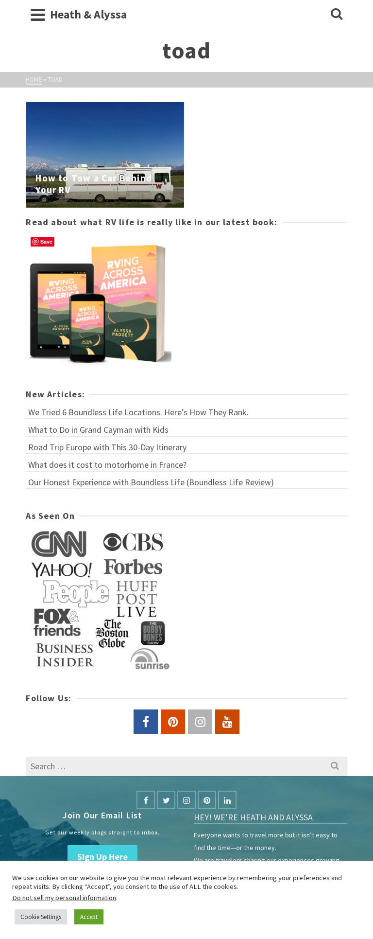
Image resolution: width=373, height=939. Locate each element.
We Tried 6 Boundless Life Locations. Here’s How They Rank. (138, 412)
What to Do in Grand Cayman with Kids (98, 429)
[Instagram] (186, 800)
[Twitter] (166, 800)
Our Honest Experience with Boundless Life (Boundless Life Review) (151, 482)
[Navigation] (38, 14)
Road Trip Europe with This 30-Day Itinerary (107, 447)
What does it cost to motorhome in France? (107, 464)
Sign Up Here (102, 856)
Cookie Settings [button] (40, 917)
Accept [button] (89, 917)
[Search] (336, 14)
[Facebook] (145, 800)
